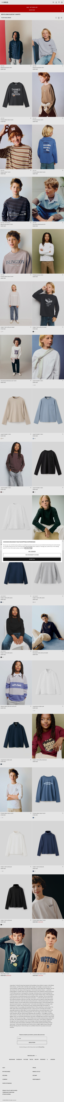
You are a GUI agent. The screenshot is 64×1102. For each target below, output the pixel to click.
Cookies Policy (28, 548)
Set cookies (32, 551)
